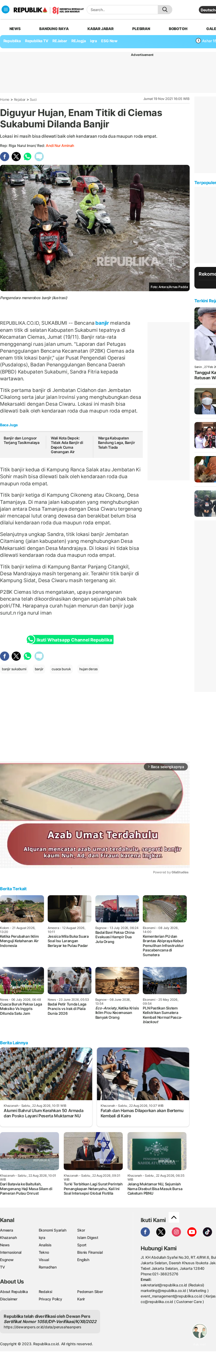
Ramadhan (48, 1267)
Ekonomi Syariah (52, 1230)
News (5, 1245)
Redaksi (45, 1291)
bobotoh (178, 28)
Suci (33, 99)
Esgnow (7, 1259)
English (83, 1259)
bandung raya (53, 28)
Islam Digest (87, 1237)
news (15, 28)
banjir (102, 323)
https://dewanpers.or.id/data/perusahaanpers (42, 1327)
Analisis (45, 1245)
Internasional (10, 1252)
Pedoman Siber (90, 1291)
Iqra (42, 1237)
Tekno (44, 1252)
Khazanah (8, 1237)
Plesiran (141, 28)
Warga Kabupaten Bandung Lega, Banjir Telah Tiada (116, 442)
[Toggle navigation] (5, 9)
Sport (81, 1245)
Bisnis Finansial (90, 1252)
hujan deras (88, 669)
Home (4, 99)
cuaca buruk (61, 669)
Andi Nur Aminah (60, 145)
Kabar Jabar (100, 28)
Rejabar (20, 99)
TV (2, 1267)
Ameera (6, 1230)
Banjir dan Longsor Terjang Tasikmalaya (22, 440)
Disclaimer (8, 1299)
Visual (44, 1259)
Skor (81, 1230)
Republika (12, 41)
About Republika (14, 1291)
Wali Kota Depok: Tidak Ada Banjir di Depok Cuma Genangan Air (67, 445)
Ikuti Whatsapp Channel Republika (74, 640)
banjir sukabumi (14, 669)
